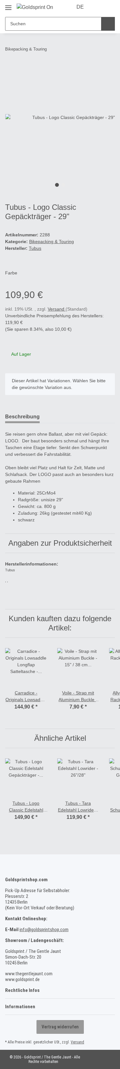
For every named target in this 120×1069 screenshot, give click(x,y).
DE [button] (80, 7)
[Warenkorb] (109, 7)
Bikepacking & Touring (51, 241)
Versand (57, 309)
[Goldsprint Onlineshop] (35, 7)
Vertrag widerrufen (60, 1026)
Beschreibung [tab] (22, 416)
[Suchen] (108, 24)
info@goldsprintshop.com (44, 929)
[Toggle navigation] (8, 5)
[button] (98, 7)
